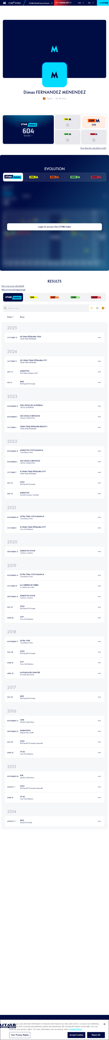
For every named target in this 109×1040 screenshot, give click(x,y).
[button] (40, 3)
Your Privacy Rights (20, 1035)
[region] (54, 1030)
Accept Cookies (76, 1035)
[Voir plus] (99, 337)
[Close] (104, 1024)
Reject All (96, 1035)
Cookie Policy (76, 1029)
